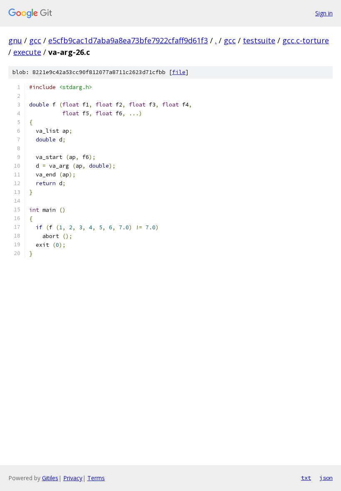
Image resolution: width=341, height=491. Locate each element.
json (326, 477)
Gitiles (50, 478)
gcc (35, 40)
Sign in (324, 13)
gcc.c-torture (305, 40)
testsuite (259, 40)
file (178, 72)
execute (27, 52)
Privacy (72, 478)
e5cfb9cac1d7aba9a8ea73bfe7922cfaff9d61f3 (128, 40)
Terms (96, 478)
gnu (15, 40)
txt (306, 477)
